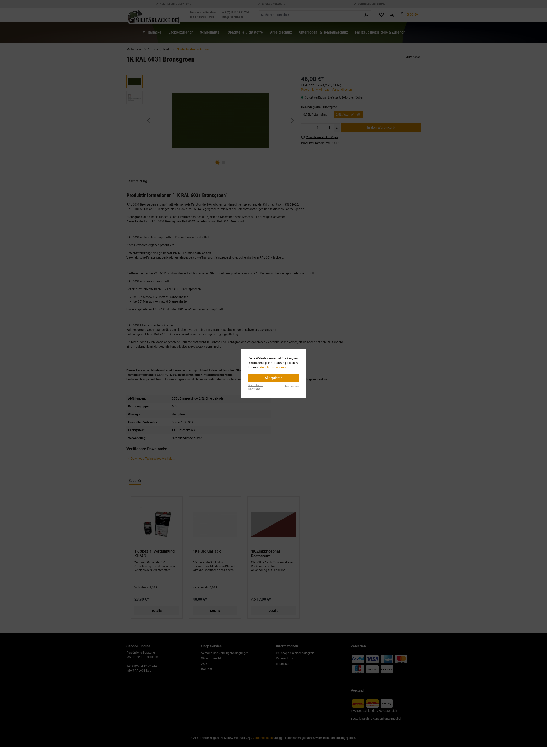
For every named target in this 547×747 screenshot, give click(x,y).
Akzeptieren (273, 378)
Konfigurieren (292, 386)
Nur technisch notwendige (255, 387)
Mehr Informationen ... (274, 367)
